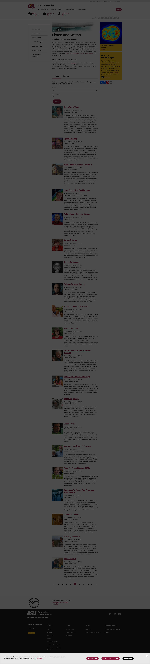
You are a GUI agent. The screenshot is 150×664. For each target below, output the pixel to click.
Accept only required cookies (110, 658)
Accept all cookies (92, 658)
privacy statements (38, 658)
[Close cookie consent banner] (147, 656)
